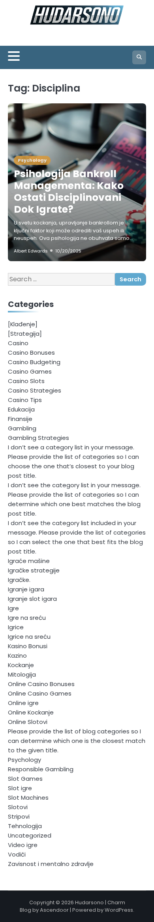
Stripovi (19, 816)
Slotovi (18, 807)
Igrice (16, 627)
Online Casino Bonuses (41, 684)
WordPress (119, 910)
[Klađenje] (23, 324)
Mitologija (22, 674)
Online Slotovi (27, 722)
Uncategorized (29, 835)
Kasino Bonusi (27, 646)
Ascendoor (54, 910)
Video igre (23, 845)
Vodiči (17, 854)
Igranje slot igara (32, 599)
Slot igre (20, 788)
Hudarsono (89, 902)
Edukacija (21, 409)
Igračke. (19, 580)
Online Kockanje (31, 712)
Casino (18, 343)
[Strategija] (25, 333)
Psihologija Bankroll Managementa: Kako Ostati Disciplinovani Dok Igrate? (69, 191)
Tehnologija (25, 826)
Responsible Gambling (40, 769)
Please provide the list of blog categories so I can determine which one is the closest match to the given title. (76, 740)
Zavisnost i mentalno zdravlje (51, 864)
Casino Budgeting (34, 362)
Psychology (32, 160)
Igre (13, 608)
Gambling (22, 428)
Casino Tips (25, 400)
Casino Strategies (34, 390)
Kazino (17, 655)
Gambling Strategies (38, 438)
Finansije (20, 419)
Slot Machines (28, 797)
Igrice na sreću (29, 636)
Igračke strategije (34, 570)
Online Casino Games (39, 693)
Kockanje (21, 665)
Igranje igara (26, 589)
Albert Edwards (31, 251)
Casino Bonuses (31, 352)
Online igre (23, 703)
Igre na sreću (27, 617)
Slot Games (25, 778)
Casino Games (30, 371)
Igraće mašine (29, 561)
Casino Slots (26, 381)
